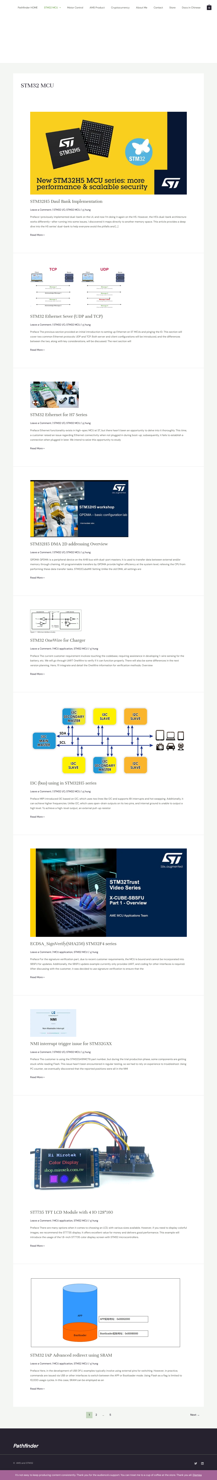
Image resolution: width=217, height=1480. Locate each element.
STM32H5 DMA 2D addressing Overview (69, 544)
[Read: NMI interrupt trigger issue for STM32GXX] (53, 1022)
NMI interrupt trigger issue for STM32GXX (71, 1043)
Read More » (37, 235)
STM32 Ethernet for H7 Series (58, 414)
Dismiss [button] (197, 1475)
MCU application (63, 648)
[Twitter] (195, 1463)
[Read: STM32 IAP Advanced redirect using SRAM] (105, 1312)
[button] (59, 7)
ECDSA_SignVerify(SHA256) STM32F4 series (73, 943)
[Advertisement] (108, 39)
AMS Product (97, 7)
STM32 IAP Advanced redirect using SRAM (71, 1355)
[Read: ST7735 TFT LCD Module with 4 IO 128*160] (94, 1157)
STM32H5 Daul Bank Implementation (66, 201)
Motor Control (75, 7)
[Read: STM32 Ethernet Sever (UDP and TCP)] (77, 288)
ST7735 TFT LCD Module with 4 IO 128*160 (71, 1212)
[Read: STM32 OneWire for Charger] (56, 621)
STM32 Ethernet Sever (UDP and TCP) (66, 316)
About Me (141, 7)
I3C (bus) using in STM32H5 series (63, 783)
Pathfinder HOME (28, 7)
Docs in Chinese (191, 7)
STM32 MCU (51, 7)
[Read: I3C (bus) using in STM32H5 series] (108, 740)
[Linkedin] (202, 1463)
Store (172, 7)
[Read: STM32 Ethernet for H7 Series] (54, 394)
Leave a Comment (40, 209)
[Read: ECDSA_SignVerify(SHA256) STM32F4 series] (108, 892)
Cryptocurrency (120, 7)
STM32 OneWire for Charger (57, 640)
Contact (158, 7)
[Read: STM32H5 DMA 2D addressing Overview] (79, 508)
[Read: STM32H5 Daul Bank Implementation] (108, 153)
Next (195, 1414)
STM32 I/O (59, 209)
